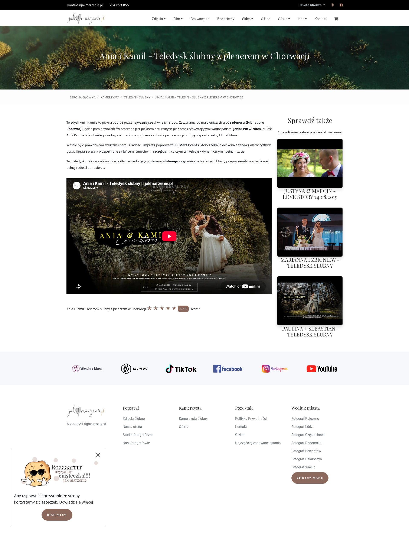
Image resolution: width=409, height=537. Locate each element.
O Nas (265, 19)
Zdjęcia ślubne (134, 419)
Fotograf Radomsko (306, 443)
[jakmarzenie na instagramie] (332, 5)
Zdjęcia (157, 19)
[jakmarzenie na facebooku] (341, 5)
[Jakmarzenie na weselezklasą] (87, 368)
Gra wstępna (199, 19)
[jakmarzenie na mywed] (134, 368)
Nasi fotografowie (136, 443)
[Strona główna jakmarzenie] (85, 19)
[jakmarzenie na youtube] (322, 368)
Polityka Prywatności (251, 419)
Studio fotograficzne (138, 435)
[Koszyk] (336, 19)
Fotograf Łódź (302, 427)
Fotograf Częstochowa (308, 435)
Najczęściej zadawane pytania (258, 443)
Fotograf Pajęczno (305, 419)
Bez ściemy (225, 19)
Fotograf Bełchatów (306, 451)
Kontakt (320, 19)
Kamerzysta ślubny (193, 419)
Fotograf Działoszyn (306, 459)
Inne (301, 19)
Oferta (282, 19)
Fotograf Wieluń (303, 467)
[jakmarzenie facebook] (228, 368)
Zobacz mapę (310, 478)
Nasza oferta (132, 427)
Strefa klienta (311, 5)
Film (176, 19)
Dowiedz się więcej (76, 502)
